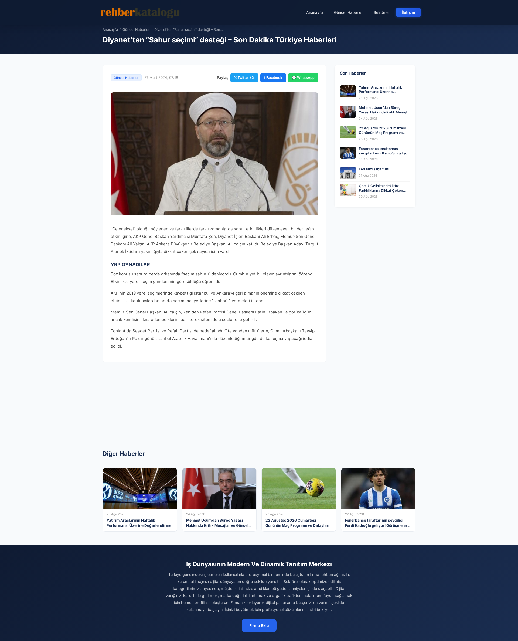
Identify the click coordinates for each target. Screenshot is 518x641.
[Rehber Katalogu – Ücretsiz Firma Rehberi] (140, 12)
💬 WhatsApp (303, 78)
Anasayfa (314, 12)
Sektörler (382, 12)
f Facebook (273, 78)
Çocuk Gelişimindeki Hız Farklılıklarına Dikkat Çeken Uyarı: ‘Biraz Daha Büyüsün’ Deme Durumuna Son (381, 192)
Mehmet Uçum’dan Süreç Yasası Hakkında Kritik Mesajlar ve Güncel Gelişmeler (384, 112)
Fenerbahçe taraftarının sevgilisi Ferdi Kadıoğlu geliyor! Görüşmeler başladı (384, 153)
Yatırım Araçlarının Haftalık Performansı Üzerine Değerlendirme (380, 91)
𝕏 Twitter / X (244, 78)
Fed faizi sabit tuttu (375, 169)
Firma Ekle (259, 625)
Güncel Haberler (348, 12)
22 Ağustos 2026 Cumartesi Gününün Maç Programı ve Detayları (382, 132)
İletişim (408, 12)
